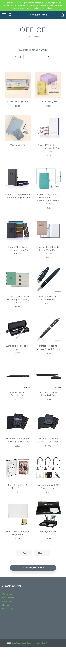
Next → (42, 553)
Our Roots (6, 605)
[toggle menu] (3, 15)
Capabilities (7, 601)
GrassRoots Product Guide (21, 643)
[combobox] (37, 56)
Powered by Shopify (40, 643)
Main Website (8, 597)
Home (29, 37)
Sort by (17, 56)
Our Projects (7, 609)
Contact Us (7, 594)
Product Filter (35, 568)
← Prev (23, 553)
